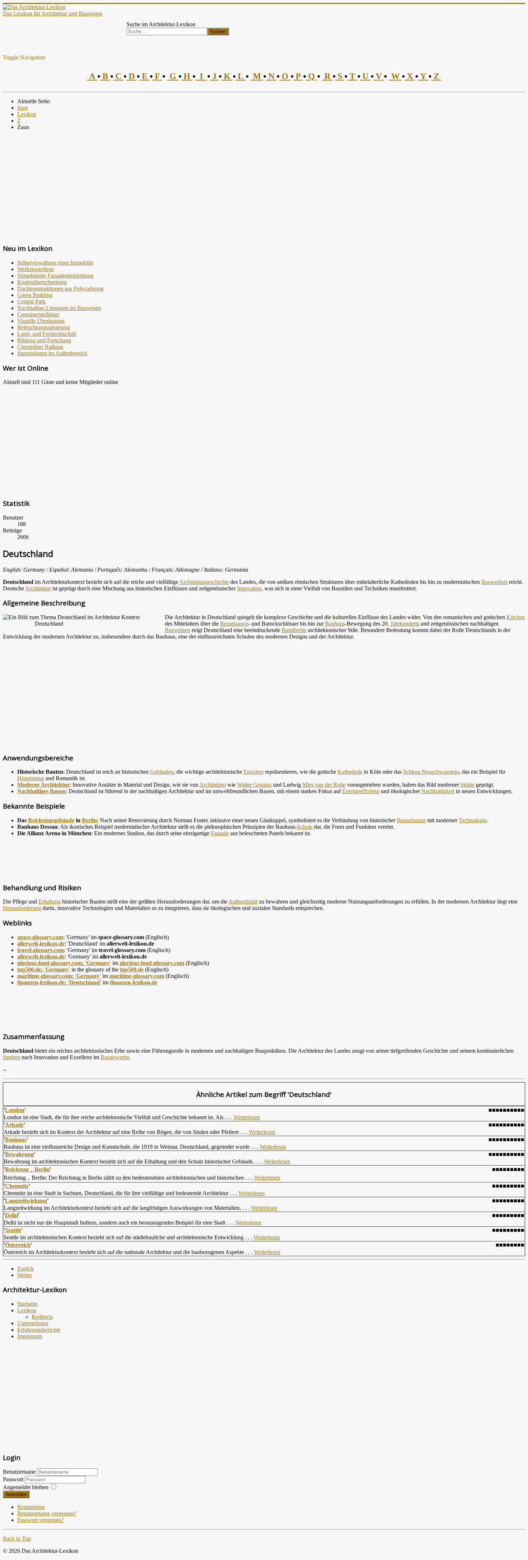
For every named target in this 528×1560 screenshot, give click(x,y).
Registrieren (31, 1507)
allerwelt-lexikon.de (41, 944)
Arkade (14, 1125)
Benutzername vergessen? (46, 1513)
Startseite (27, 1304)
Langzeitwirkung (26, 1201)
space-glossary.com (40, 937)
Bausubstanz (411, 820)
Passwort (14, 1479)
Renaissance (234, 624)
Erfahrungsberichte (38, 1330)
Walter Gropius (254, 785)
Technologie (473, 820)
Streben (11, 1057)
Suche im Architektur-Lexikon (160, 24)
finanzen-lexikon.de (133, 982)
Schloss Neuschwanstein (431, 772)
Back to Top (17, 1539)
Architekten (212, 785)
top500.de (132, 969)
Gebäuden (161, 772)
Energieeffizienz (360, 791)
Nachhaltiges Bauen (41, 791)
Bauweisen (177, 630)
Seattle (13, 1230)
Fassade (220, 833)
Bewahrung (19, 1154)
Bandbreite (294, 630)
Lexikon (26, 1310)
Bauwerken (494, 582)
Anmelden (16, 1494)
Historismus (30, 778)
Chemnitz (17, 1186)
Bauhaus (335, 624)
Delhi (11, 1215)
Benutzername (19, 1472)
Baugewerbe (115, 1057)
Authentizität (243, 901)
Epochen (254, 772)
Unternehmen (32, 1323)
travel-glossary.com (40, 950)
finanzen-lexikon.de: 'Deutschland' (59, 982)
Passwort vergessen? (40, 1520)
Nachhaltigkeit (437, 791)
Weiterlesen (246, 1117)
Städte (467, 785)
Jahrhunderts (404, 624)
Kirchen (515, 617)
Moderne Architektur (43, 785)
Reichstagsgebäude (51, 820)
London (14, 1110)
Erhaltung (49, 901)
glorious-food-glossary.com (152, 963)
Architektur (38, 588)
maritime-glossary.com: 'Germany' (59, 976)
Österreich (18, 1245)
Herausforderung (22, 908)
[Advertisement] (218, 186)
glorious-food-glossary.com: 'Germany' (64, 963)
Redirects (42, 1317)
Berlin (89, 820)
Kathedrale (350, 772)
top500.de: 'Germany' (43, 969)
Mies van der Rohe (324, 785)
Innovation (249, 588)
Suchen (218, 31)
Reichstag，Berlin (27, 1169)
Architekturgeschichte (204, 582)
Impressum (29, 1336)
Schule (304, 827)
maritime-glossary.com (137, 976)
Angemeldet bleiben (25, 1487)
